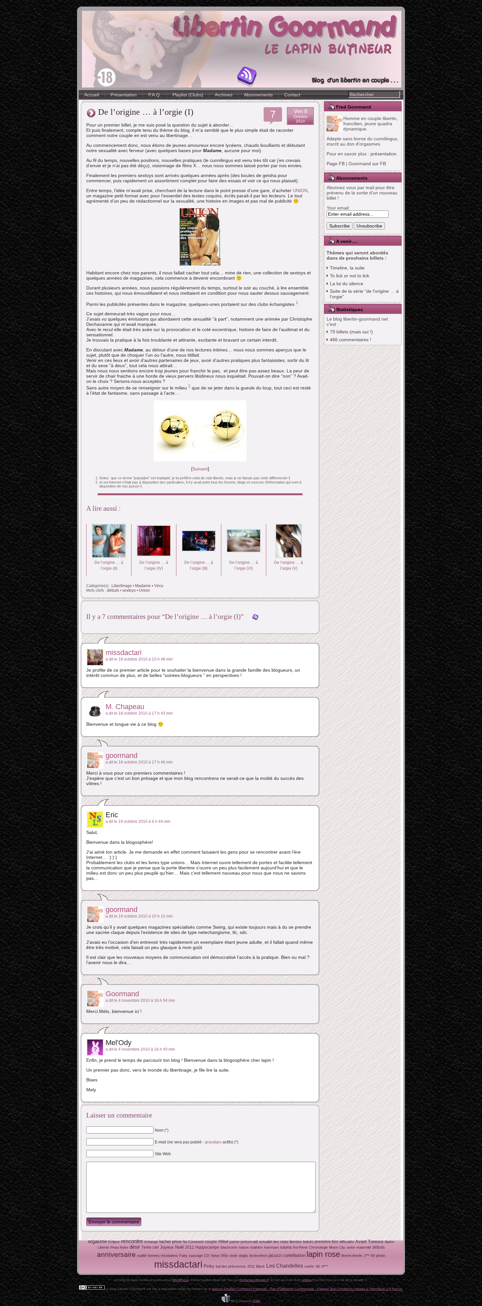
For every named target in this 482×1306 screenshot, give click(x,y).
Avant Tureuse (369, 1241)
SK (317, 1266)
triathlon (256, 1247)
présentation (383, 153)
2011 (251, 1266)
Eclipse (114, 1242)
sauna (285, 1247)
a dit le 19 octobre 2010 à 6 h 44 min (138, 821)
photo (380, 1255)
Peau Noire (119, 1247)
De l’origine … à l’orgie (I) (145, 112)
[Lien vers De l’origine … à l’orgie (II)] (109, 556)
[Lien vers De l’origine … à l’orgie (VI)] (244, 556)
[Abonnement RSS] (247, 76)
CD (206, 1255)
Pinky (209, 1266)
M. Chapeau (125, 706)
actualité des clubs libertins (280, 1242)
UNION (300, 190)
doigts (243, 1255)
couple (211, 1241)
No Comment (193, 1242)
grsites (306, 1280)
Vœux (215, 1255)
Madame (143, 586)
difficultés (346, 1242)
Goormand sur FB (367, 163)
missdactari (124, 652)
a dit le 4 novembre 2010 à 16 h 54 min (140, 1000)
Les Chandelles (284, 1266)
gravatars (213, 1142)
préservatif (249, 1242)
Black (260, 1266)
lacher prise (170, 1241)
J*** (367, 1255)
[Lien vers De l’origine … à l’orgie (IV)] (154, 556)
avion (351, 1247)
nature (244, 1247)
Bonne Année (351, 1255)
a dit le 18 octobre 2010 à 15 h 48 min (139, 659)
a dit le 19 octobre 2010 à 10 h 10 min (139, 916)
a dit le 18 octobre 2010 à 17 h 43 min (139, 713)
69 (373, 1255)
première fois (326, 1241)
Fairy (183, 1255)
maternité (363, 1247)
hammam (271, 1247)
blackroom (229, 1247)
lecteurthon (258, 1255)
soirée (309, 1266)
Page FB (336, 163)
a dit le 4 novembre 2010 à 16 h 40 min (140, 1049)
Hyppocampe (207, 1247)
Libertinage (121, 586)
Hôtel (223, 1241)
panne (234, 1242)
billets (339, 331)
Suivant (200, 468)
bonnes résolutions (163, 1255)
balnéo (308, 1242)
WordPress (180, 1280)
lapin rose (323, 1254)
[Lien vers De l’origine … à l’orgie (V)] (288, 556)
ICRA (256, 1301)
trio (224, 1255)
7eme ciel (150, 1247)
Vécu (158, 586)
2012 (189, 1247)
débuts (113, 590)
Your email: (338, 207)
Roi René (300, 1247)
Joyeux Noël (172, 1247)
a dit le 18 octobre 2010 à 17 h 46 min (139, 762)
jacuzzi (275, 1255)
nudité (142, 1255)
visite (233, 1255)
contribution (294, 1255)
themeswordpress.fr (254, 1280)
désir (135, 1247)
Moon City (337, 1247)
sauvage (196, 1255)
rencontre (132, 1241)
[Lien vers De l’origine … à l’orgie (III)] (199, 556)
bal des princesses (231, 1266)
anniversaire (116, 1254)
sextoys (129, 590)
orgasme (97, 1241)
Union (144, 590)
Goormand (122, 994)
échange (151, 1242)
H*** (324, 1266)
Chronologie (318, 1247)
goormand (121, 755)
